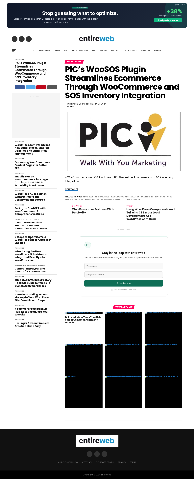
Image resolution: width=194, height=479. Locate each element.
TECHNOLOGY (20, 219)
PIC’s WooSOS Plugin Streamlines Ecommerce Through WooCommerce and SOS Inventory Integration (31, 72)
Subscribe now (124, 283)
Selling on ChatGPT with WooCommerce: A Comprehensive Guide (30, 211)
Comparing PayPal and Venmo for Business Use (30, 270)
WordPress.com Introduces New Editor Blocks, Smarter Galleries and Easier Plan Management (32, 149)
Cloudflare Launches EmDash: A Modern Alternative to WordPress (31, 225)
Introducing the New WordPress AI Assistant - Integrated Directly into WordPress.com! (31, 256)
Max (72, 106)
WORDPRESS (131, 50)
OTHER (157, 50)
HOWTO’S (145, 50)
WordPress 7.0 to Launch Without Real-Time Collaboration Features (31, 196)
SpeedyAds (87, 462)
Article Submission (68, 462)
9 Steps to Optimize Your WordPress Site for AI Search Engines (33, 240)
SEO (94, 50)
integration (132, 197)
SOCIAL (103, 50)
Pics (170, 197)
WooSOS (120, 199)
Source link (71, 189)
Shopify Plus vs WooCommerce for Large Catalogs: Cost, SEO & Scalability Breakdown (31, 181)
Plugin (69, 199)
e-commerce (102, 197)
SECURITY (116, 50)
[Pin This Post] (41, 87)
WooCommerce (106, 199)
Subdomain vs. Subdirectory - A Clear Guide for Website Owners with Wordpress (33, 283)
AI (34, 50)
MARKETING (45, 50)
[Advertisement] (36, 117)
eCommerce (118, 197)
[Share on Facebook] (20, 87)
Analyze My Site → (168, 20)
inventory (147, 197)
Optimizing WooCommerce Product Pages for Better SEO (32, 165)
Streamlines (88, 199)
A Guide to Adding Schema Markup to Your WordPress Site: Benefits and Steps (32, 297)
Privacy (122, 462)
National (160, 197)
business (88, 197)
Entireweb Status (105, 462)
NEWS (57, 50)
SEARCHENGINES (80, 50)
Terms (133, 462)
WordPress (134, 199)
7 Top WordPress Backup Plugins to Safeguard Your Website (32, 311)
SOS (78, 199)
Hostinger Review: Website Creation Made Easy (32, 325)
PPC (66, 50)
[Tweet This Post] (31, 87)
